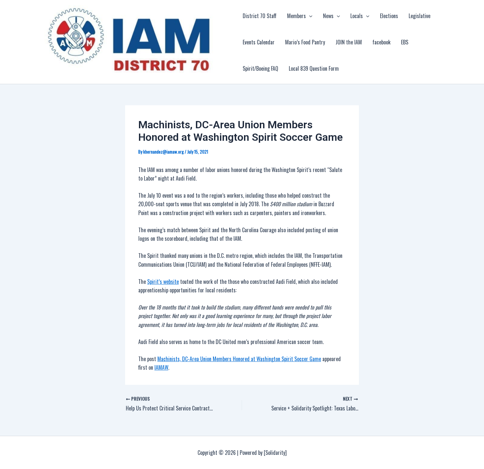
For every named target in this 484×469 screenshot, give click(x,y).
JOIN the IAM (349, 42)
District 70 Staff (260, 16)
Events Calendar (259, 42)
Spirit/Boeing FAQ (260, 68)
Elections (389, 16)
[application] (309, 16)
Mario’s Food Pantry (305, 42)
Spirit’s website (163, 281)
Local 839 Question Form (314, 68)
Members (296, 16)
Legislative (419, 16)
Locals (356, 16)
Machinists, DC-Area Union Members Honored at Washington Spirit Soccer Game (239, 359)
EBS (404, 42)
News (328, 16)
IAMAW (161, 367)
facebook (381, 42)
